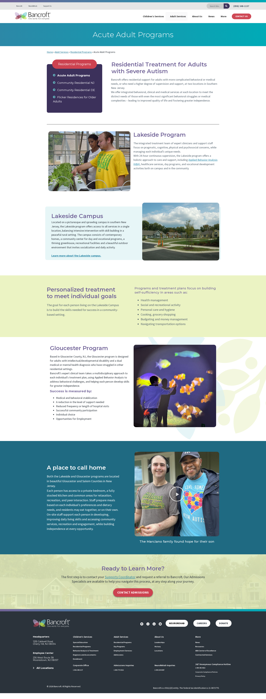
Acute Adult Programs (73, 75)
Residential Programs (81, 52)
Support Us (47, 6)
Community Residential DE (76, 90)
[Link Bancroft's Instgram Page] (147, 624)
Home (50, 52)
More (223, 16)
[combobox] (215, 6)
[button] (177, 494)
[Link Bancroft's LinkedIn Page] (154, 624)
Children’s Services (153, 16)
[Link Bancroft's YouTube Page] (160, 624)
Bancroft (19, 6)
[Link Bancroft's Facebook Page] (141, 624)
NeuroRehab (32, 6)
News (211, 16)
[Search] (227, 6)
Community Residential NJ (75, 83)
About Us (197, 16)
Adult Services (178, 16)
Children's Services (82, 636)
